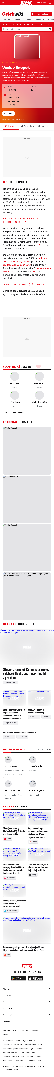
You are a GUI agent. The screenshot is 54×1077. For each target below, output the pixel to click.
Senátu (42, 245)
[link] (14, 972)
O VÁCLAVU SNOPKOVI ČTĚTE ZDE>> (23, 284)
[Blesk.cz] (26, 3)
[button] (19, 978)
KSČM (34, 271)
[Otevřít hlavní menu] (3, 2)
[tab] (7, 19)
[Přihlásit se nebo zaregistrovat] (50, 2)
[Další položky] (52, 24)
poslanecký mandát (21, 261)
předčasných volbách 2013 (17, 265)
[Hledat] (50, 29)
